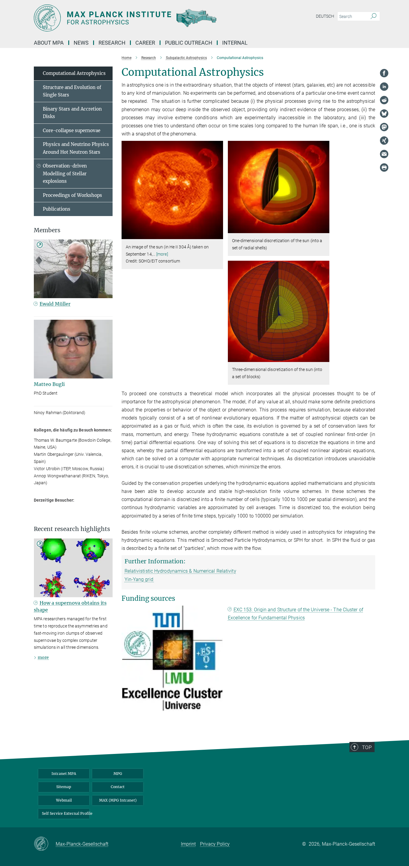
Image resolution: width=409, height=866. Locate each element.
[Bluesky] (384, 113)
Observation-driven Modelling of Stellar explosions (65, 173)
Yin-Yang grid (139, 579)
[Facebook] (384, 73)
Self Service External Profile (65, 813)
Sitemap (63, 786)
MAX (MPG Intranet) (118, 800)
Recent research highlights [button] (72, 529)
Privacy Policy (215, 844)
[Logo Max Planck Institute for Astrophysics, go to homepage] (146, 17)
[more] (162, 254)
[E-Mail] (384, 154)
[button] (218, 235)
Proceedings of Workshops (72, 195)
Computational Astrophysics (74, 73)
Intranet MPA (63, 773)
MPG (117, 773)
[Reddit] (384, 100)
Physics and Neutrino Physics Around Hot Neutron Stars (76, 148)
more (43, 657)
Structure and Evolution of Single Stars (72, 91)
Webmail (64, 800)
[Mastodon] (384, 127)
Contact (118, 786)
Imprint (188, 844)
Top (367, 747)
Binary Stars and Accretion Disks (72, 113)
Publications (56, 209)
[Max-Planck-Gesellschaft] (45, 844)
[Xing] (384, 140)
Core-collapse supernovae (71, 130)
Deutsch (325, 16)
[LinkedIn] (384, 86)
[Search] (373, 16)
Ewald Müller (55, 304)
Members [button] (47, 230)
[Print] (384, 167)
